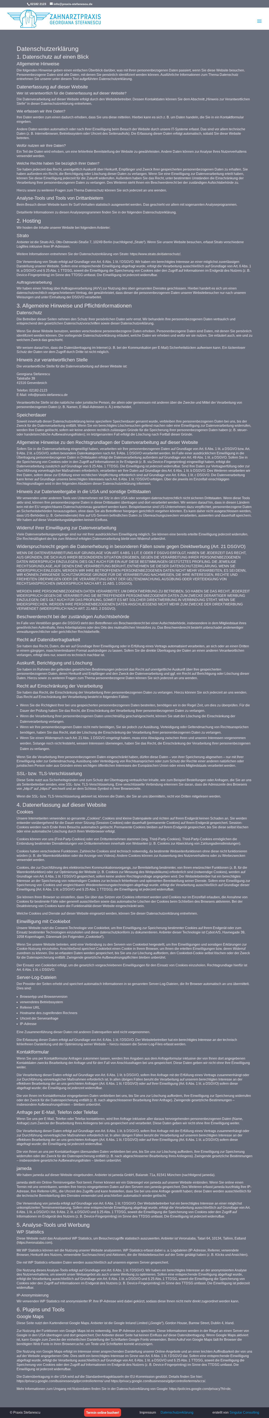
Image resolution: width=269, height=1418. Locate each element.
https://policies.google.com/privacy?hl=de (200, 1389)
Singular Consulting (244, 1412)
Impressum (148, 1412)
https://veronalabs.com (34, 1242)
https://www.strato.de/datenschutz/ (155, 254)
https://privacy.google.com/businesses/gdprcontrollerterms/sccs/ (158, 1381)
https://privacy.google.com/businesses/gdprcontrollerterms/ (60, 1381)
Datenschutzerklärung (177, 1412)
